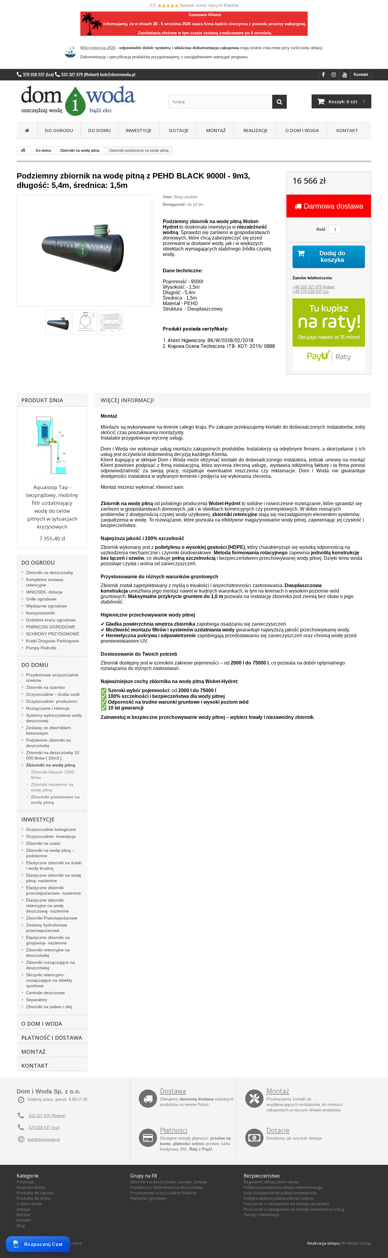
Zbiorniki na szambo (45, 687)
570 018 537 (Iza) (44, 1127)
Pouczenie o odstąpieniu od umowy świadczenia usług (294, 1209)
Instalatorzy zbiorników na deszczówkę (166, 1187)
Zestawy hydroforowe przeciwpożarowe (46, 928)
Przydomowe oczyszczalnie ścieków (52, 677)
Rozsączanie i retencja (47, 708)
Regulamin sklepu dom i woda (271, 1182)
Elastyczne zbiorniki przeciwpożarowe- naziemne (53, 890)
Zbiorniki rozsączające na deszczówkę (50, 965)
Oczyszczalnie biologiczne (51, 829)
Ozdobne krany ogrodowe (51, 619)
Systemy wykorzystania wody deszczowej (54, 718)
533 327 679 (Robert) (47, 1116)
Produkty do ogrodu (35, 1192)
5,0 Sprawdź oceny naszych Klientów (194, 5)
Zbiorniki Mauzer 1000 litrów (52, 775)
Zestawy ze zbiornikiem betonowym (48, 730)
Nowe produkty (31, 1187)
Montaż (215, 130)
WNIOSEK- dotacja (44, 592)
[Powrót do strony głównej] (23, 151)
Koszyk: (343, 101)
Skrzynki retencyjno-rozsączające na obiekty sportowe (49, 980)
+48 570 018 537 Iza (311, 291)
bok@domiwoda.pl (44, 1139)
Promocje (25, 1182)
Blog (21, 1225)
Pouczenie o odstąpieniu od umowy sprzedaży (286, 1203)
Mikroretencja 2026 (97, 48)
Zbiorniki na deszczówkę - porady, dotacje (168, 1182)
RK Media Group (356, 1243)
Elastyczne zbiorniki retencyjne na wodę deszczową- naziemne (47, 905)
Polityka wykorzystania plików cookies (279, 1198)
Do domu (99, 130)
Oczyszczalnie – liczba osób (53, 694)
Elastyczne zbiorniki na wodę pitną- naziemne (53, 878)
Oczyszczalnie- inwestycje (51, 836)
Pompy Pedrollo (41, 647)
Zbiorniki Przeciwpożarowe (51, 918)
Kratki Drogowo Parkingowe (52, 640)
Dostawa (173, 1091)
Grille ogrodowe (41, 599)
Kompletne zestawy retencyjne (44, 582)
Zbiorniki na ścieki (43, 843)
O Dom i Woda (301, 130)
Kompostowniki (40, 612)
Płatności (173, 1130)
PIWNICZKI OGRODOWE (50, 626)
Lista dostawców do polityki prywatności (280, 1192)
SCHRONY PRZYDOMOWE (52, 633)
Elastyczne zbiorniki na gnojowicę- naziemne (48, 940)
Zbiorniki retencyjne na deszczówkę (48, 952)
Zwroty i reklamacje (261, 1214)
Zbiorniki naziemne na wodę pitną (52, 787)
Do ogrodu (59, 130)
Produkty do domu (34, 1198)
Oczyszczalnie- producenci (51, 701)
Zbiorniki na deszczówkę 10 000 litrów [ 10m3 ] (52, 755)
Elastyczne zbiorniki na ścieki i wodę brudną (54, 865)
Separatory (36, 999)
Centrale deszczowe (45, 992)
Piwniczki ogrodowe (148, 1198)
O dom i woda (29, 1203)
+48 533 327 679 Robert (314, 287)
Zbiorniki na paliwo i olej (49, 1006)
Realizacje (254, 130)
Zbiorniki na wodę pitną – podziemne (50, 853)
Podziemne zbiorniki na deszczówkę (48, 743)
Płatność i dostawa (51, 1037)
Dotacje (178, 130)
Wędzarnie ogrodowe (46, 606)
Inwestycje (139, 130)
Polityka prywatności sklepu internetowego (283, 1187)
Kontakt (361, 74)
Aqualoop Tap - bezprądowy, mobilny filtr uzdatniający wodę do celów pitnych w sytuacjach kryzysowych (52, 507)
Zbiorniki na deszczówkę (49, 572)
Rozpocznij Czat (43, 1244)
